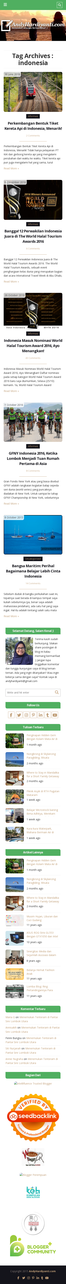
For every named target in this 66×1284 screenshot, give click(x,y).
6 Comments (33, 248)
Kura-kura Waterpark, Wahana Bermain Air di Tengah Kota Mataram (40, 831)
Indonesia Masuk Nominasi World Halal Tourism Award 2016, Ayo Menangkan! (33, 345)
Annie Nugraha (14, 1059)
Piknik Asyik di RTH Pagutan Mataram (43, 793)
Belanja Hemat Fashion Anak (40, 971)
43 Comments (33, 358)
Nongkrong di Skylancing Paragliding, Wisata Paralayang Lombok (41, 756)
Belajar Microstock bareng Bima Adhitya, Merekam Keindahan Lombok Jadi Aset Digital (42, 812)
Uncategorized (33, 558)
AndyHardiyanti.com (42, 1271)
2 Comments (33, 135)
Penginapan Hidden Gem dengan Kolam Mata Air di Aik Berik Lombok (42, 737)
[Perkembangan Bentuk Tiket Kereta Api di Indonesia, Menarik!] (33, 91)
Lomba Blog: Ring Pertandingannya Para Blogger (40, 989)
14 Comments (33, 583)
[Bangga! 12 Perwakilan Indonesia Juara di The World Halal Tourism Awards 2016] (33, 199)
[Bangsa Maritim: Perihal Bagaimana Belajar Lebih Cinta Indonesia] (33, 534)
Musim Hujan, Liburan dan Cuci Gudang (42, 918)
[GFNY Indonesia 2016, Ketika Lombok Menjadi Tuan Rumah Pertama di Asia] (33, 422)
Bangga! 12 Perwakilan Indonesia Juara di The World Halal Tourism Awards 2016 (33, 236)
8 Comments (33, 470)
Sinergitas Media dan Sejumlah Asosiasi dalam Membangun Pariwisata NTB (41, 954)
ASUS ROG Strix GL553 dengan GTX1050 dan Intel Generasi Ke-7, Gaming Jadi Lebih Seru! (43, 935)
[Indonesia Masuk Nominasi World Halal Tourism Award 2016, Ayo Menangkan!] (33, 310)
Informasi (33, 116)
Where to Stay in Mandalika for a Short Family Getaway (43, 774)
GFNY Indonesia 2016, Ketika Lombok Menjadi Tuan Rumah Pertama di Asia (33, 458)
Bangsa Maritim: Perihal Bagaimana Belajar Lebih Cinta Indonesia (33, 571)
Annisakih (11, 1027)
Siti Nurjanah (13, 1048)
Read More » (11, 168)
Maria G (10, 1017)
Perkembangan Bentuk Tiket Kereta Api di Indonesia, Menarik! (33, 126)
